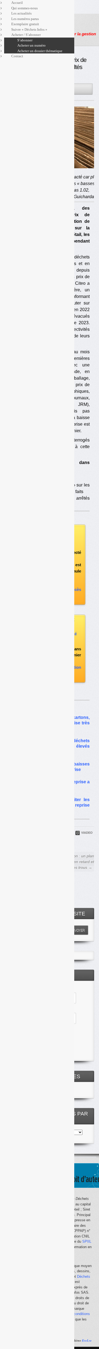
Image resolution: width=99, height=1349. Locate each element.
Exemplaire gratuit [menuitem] (25, 24)
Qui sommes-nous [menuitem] (24, 8)
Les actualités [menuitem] (21, 13)
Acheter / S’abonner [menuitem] (26, 35)
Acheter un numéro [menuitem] (31, 45)
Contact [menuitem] (17, 56)
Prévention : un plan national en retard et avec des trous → (76, 862)
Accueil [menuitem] (17, 3)
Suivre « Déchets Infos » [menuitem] (29, 29)
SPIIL (86, 1241)
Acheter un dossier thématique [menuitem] (39, 51)
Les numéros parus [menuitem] (25, 19)
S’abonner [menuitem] (24, 40)
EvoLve (87, 1340)
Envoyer (77, 930)
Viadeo (87, 832)
